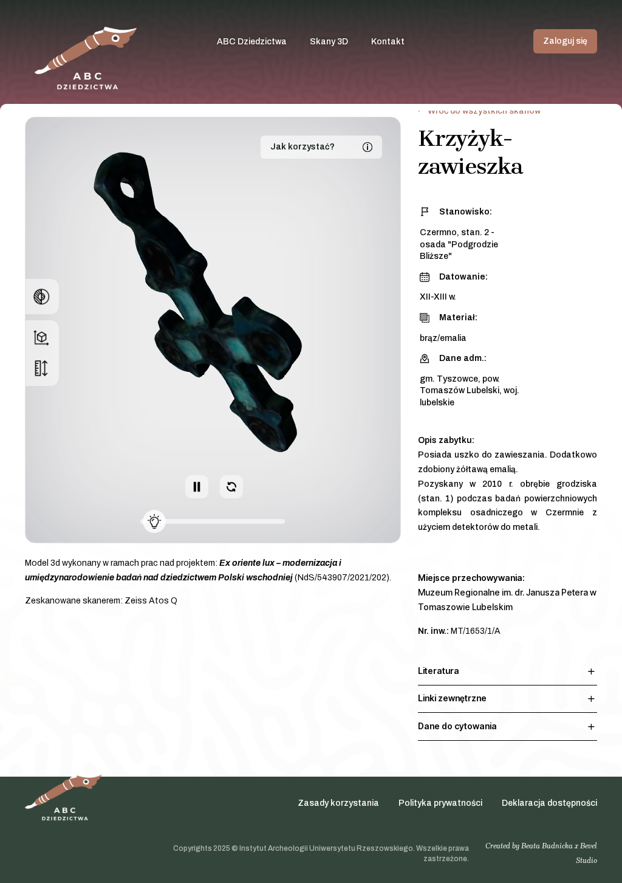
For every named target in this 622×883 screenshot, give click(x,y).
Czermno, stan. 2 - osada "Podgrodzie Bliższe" (459, 244)
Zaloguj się (565, 41)
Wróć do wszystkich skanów (484, 110)
